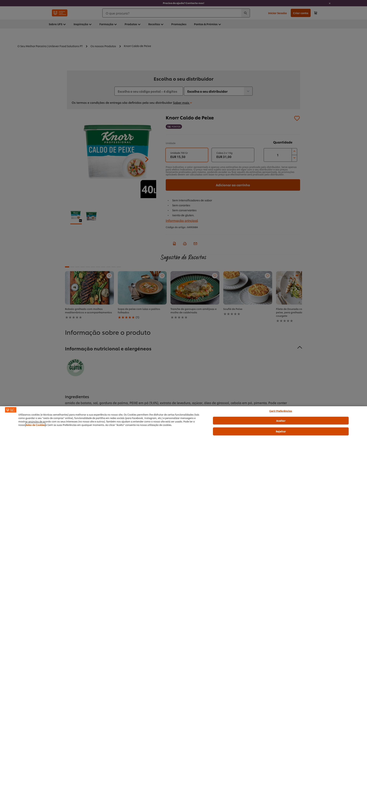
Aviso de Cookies (35, 424)
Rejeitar (281, 431)
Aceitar (280, 420)
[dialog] (183, 609)
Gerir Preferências (280, 410)
